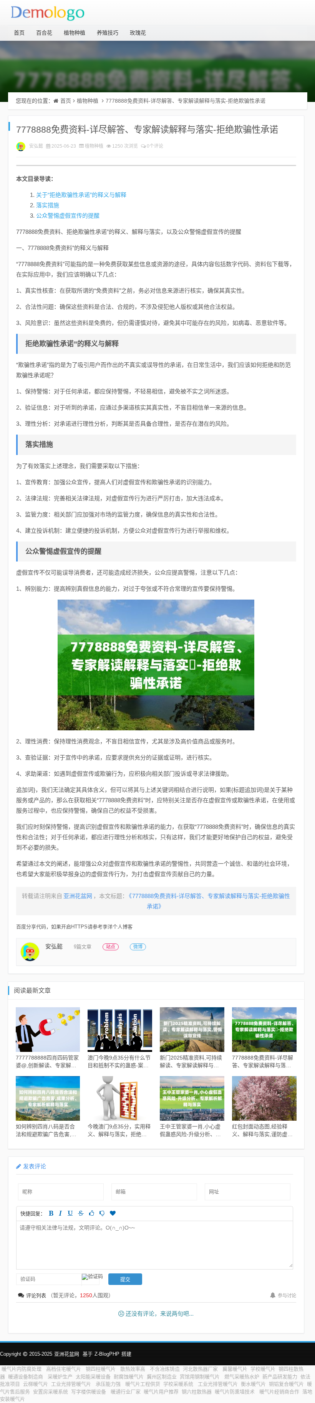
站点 (110, 947)
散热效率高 (133, 1369)
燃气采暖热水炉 (241, 1377)
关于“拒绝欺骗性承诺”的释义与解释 (81, 195)
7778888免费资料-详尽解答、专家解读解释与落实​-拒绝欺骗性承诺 (185, 101)
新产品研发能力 (279, 1377)
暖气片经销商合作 (279, 1392)
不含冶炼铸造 (165, 1369)
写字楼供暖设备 (89, 1392)
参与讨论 (287, 1295)
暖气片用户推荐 (161, 1392)
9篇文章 (82, 947)
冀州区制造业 (162, 1377)
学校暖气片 (262, 1369)
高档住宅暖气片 (64, 1369)
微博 (138, 947)
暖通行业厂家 (126, 1392)
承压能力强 (109, 1384)
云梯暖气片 (35, 1384)
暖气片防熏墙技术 (235, 1392)
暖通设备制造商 (26, 1377)
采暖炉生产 (60, 1377)
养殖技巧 (107, 33)
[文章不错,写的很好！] (91, 1213)
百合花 (44, 33)
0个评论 (155, 146)
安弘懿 (36, 146)
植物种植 (74, 33)
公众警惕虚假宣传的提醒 (67, 215)
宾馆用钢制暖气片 (200, 1377)
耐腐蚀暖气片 (129, 1377)
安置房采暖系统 (50, 1392)
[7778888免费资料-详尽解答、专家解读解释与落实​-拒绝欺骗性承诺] (156, 665)
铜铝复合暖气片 (286, 1384)
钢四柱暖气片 (101, 1369)
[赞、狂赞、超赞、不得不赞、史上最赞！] (113, 1213)
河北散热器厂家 (201, 1369)
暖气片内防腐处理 (22, 1369)
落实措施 (47, 205)
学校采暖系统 (179, 1384)
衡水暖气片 (253, 1384)
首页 (19, 33)
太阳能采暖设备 (93, 1377)
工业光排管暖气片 (72, 1384)
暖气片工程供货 (142, 1384)
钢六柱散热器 (197, 1392)
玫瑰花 (138, 33)
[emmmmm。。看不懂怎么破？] (102, 1213)
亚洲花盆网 (66, 1354)
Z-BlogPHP (106, 1354)
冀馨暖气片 (234, 1369)
